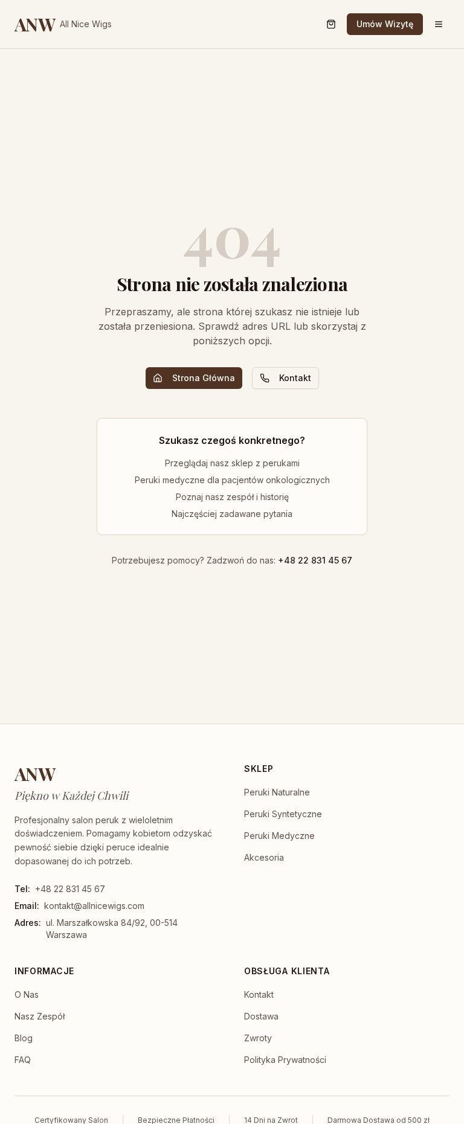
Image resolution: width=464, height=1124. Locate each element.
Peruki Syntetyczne (283, 814)
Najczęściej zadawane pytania (232, 514)
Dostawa (261, 1016)
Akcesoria (264, 857)
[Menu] (439, 24)
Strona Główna (203, 378)
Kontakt (295, 378)
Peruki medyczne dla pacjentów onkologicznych (232, 480)
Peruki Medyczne (279, 835)
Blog (23, 1038)
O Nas (26, 994)
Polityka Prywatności (285, 1060)
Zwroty (258, 1038)
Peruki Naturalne (277, 792)
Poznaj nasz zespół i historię (232, 497)
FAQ (22, 1060)
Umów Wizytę (384, 24)
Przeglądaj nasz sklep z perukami (232, 463)
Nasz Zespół (39, 1016)
